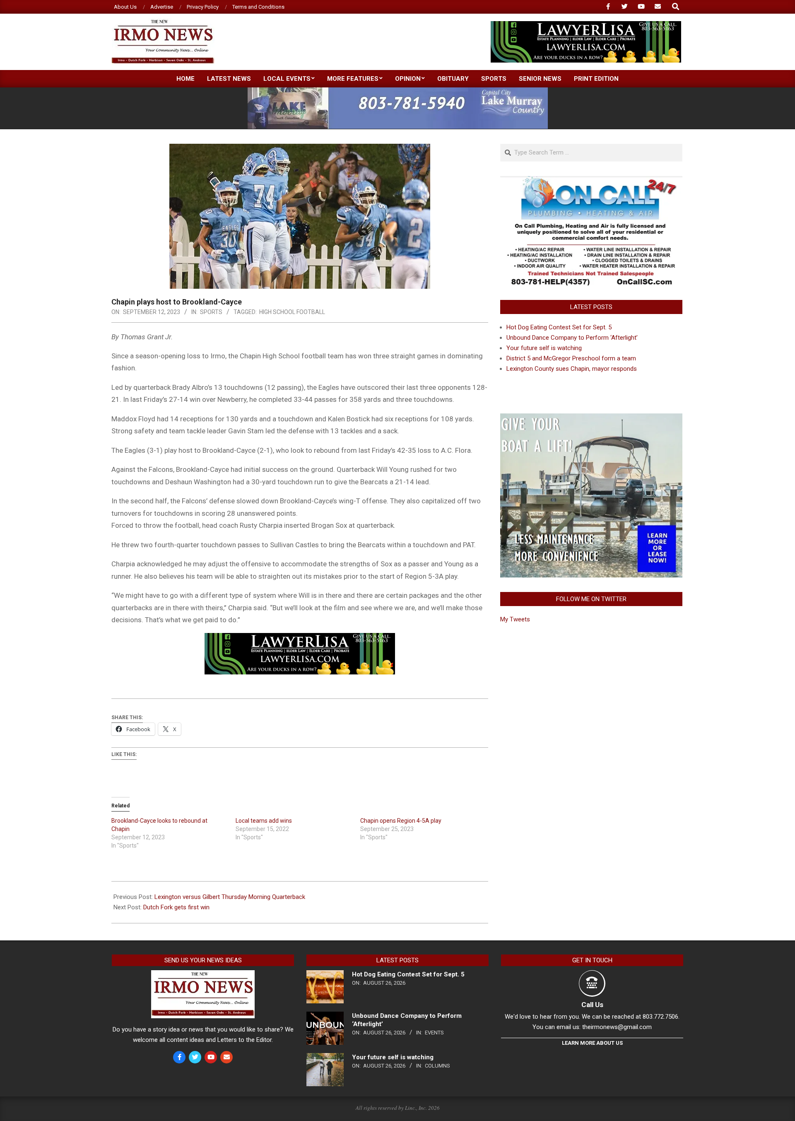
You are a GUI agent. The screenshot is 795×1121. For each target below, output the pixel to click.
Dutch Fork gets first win (176, 907)
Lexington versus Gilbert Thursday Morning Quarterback (229, 897)
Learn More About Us (592, 1043)
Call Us (592, 1004)
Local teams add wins (264, 820)
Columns (437, 1066)
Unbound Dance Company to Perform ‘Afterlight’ (572, 337)
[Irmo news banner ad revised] (586, 25)
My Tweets (515, 619)
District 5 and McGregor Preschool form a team (571, 358)
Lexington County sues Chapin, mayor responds (571, 368)
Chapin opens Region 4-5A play (401, 820)
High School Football (292, 312)
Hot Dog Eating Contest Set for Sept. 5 (559, 327)
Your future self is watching (544, 348)
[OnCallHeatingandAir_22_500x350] (591, 181)
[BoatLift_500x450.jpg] (591, 418)
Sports (211, 312)
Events (434, 1032)
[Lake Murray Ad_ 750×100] (398, 91)
